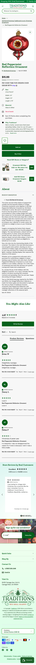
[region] (18, 494)
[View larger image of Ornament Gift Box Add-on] (6, 171)
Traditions (14, 608)
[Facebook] (3, 650)
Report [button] (21, 372)
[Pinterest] (7, 650)
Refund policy (8, 656)
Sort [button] (4, 332)
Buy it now (18, 154)
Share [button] (25, 372)
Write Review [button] (18, 324)
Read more (13, 133)
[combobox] (18, 11)
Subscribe (28, 535)
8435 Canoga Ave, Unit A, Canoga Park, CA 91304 (11, 584)
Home (3, 18)
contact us (31, 614)
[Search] (31, 11)
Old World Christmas (10, 71)
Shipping (4, 79)
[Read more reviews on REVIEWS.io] (26, 516)
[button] (3, 6)
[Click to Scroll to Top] (32, 653)
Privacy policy (17, 656)
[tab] (17, 338)
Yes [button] (17, 372)
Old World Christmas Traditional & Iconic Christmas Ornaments (17, 21)
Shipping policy (11, 659)
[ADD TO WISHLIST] (5, 141)
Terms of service (27, 656)
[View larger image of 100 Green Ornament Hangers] (6, 182)
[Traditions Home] (18, 6)
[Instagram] (11, 650)
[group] (18, 315)
